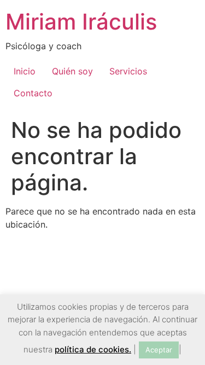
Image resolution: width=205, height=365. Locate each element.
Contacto (33, 93)
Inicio (25, 71)
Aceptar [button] (158, 349)
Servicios (128, 71)
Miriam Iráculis (81, 21)
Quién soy (72, 71)
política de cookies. (93, 349)
